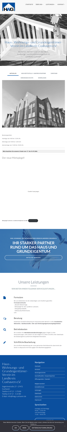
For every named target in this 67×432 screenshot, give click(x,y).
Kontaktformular (39, 387)
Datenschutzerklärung (42, 428)
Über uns (39, 4)
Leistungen (50, 4)
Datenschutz (38, 396)
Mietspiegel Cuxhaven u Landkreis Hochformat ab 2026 (14, 220)
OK (16, 428)
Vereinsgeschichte (27, 78)
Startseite (29, 4)
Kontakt (61, 4)
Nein (24, 428)
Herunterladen (33, 220)
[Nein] (65, 426)
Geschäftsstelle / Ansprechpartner (33, 73)
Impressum (38, 400)
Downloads (42, 78)
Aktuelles (13, 73)
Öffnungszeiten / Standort (42, 379)
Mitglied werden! (33, 257)
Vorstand (54, 73)
